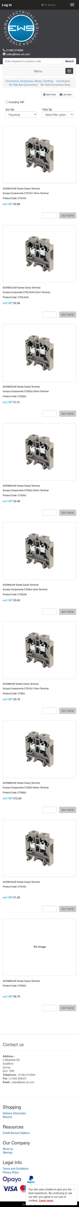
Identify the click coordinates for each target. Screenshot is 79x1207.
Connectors (63, 81)
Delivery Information (14, 1113)
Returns (7, 1117)
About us (8, 1149)
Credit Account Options (16, 1133)
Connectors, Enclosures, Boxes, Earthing (29, 81)
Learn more (46, 1200)
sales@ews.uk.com (23, 1082)
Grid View (51, 94)
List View (66, 94)
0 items (50, 4)
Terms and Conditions (15, 1168)
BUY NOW (68, 215)
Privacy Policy (11, 1172)
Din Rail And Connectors (23, 84)
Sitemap (7, 1152)
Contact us (13, 1044)
